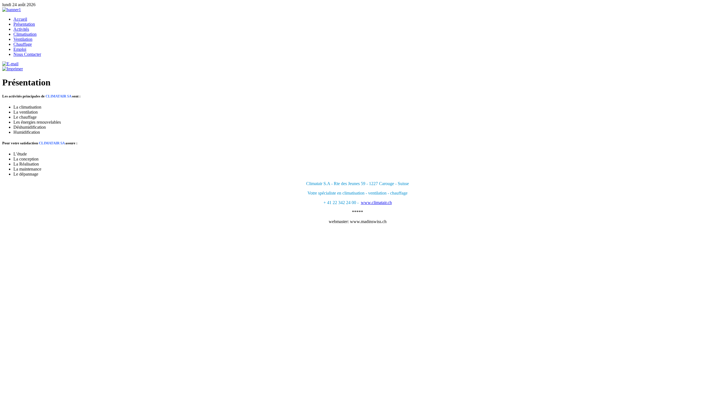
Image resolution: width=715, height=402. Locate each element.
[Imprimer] (12, 68)
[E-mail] (10, 63)
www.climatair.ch (376, 202)
